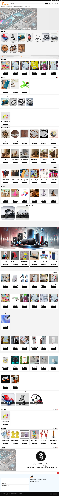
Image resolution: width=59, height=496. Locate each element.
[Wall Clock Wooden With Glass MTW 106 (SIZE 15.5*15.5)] (5, 133)
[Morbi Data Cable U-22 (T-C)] (44, 360)
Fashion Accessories (22, 6)
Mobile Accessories (9, 6)
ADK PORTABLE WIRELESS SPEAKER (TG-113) (24, 282)
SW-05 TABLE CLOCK (15, 159)
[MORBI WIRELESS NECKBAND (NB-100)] (34, 299)
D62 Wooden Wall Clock (44, 139)
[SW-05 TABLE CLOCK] (15, 153)
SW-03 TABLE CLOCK (5, 159)
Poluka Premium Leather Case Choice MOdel (15, 179)
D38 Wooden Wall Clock (24, 139)
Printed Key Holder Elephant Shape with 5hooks (34, 461)
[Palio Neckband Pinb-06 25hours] (15, 299)
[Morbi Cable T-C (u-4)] (53, 360)
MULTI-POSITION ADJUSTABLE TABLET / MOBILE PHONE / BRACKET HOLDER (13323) (5, 198)
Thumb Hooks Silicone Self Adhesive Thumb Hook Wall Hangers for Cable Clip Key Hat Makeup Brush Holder (5, 121)
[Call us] (57, 0)
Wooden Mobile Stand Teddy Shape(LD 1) (34, 198)
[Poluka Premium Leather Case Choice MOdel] (15, 173)
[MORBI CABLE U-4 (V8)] (53, 65)
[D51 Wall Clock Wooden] (34, 133)
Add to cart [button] (15, 92)
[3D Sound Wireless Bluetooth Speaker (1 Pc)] (34, 276)
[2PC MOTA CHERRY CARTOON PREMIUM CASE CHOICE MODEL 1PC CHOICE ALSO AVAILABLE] (5, 65)
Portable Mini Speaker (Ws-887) (5, 282)
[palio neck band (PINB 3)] (53, 299)
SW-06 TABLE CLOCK (24, 159)
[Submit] (44, 3)
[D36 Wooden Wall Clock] (15, 133)
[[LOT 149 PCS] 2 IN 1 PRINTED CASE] (34, 173)
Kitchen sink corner (5, 461)
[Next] (57, 68)
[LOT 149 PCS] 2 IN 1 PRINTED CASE (34, 179)
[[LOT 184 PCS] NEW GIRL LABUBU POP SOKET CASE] (53, 173)
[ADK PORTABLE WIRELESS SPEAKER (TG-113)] (24, 276)
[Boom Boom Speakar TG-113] (15, 276)
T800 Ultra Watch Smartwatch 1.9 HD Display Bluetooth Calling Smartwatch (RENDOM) (5, 405)
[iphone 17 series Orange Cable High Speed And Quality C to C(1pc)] (24, 360)
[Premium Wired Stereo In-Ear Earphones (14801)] (5, 340)
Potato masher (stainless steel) (53, 461)
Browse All (55, 59)
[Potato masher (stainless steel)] (53, 455)
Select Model (5, 92)
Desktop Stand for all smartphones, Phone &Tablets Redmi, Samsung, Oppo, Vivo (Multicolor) (24, 198)
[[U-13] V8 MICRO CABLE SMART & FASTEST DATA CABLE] (5, 360)
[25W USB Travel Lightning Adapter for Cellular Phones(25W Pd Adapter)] (34, 380)
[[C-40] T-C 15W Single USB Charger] (44, 380)
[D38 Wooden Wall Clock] (24, 133)
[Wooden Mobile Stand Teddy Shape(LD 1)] (34, 192)
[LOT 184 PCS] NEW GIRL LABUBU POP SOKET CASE (53, 179)
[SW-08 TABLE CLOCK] (34, 153)
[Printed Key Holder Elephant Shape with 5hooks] (34, 455)
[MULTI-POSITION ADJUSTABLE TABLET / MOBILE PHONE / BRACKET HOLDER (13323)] (5, 192)
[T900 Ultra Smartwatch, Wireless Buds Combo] (15, 399)
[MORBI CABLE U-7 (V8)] (34, 65)
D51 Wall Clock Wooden (34, 139)
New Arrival (3, 6)
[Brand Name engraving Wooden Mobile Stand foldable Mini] (44, 192)
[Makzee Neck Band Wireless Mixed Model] (24, 299)
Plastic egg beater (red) (44, 461)
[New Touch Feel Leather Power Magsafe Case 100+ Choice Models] (5, 173)
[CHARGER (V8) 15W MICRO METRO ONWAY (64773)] (24, 380)
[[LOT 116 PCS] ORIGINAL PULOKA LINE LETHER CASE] (24, 173)
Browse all (55, 31)
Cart (51, 0)
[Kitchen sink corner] (5, 455)
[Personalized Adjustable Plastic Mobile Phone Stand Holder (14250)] (15, 192)
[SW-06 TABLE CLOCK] (24, 153)
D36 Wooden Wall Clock (15, 139)
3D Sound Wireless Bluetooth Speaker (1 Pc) (34, 282)
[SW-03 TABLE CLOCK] (5, 153)
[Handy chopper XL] (24, 455)
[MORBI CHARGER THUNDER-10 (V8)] (24, 65)
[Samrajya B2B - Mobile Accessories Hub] (5, 3)
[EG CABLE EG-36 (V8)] (44, 65)
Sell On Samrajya (29, 6)
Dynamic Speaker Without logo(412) (44, 282)
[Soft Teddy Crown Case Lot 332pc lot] (44, 173)
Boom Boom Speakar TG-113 (15, 282)
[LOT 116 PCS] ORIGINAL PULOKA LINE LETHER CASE (24, 179)
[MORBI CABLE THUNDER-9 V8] (15, 65)
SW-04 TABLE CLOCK (43, 159)
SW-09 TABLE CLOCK (53, 159)
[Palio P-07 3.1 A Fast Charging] (34, 360)
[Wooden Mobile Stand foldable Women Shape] (53, 192)
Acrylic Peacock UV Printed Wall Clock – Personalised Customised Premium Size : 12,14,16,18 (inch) (53, 139)
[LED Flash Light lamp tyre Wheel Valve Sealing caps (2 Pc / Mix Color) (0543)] (15, 319)
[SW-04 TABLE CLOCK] (44, 153)
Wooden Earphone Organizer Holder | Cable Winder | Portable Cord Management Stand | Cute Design (15, 89)
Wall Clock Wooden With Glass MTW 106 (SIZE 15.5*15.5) (5, 139)
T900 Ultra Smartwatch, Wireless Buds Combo (15, 405)
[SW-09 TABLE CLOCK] (53, 153)
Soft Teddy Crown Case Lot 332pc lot (44, 179)
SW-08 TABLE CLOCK (34, 159)
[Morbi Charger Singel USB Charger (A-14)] (5, 380)
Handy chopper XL (25, 461)
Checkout (54, 0)
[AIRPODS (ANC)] (44, 319)
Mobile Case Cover (16, 6)
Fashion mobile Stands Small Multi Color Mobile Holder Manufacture (24, 89)
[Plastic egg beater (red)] (44, 455)
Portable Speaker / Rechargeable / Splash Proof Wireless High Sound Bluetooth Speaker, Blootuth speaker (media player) (53, 282)
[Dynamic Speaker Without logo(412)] (44, 276)
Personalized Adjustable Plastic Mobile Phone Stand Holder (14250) (15, 198)
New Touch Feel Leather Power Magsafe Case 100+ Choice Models (5, 179)
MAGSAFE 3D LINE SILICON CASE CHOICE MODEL (5, 89)
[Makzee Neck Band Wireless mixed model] (5, 299)
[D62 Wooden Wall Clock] (44, 133)
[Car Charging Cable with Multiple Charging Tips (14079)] (15, 380)
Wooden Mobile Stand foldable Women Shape (53, 198)
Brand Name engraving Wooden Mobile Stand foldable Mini (44, 198)
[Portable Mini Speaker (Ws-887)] (5, 276)
